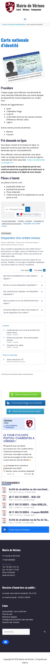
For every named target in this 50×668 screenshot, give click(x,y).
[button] (23, 277)
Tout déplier (38, 270)
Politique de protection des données (17, 619)
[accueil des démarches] (23, 204)
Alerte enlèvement (14, 360)
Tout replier (25, 270)
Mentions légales (9, 617)
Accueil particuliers (9, 221)
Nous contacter (8, 572)
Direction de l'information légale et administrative (17, 374)
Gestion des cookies (10, 622)
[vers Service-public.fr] (29, 215)
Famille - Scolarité (25, 221)
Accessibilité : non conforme (14, 611)
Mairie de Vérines (30, 5)
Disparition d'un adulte (15, 345)
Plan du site (7, 614)
